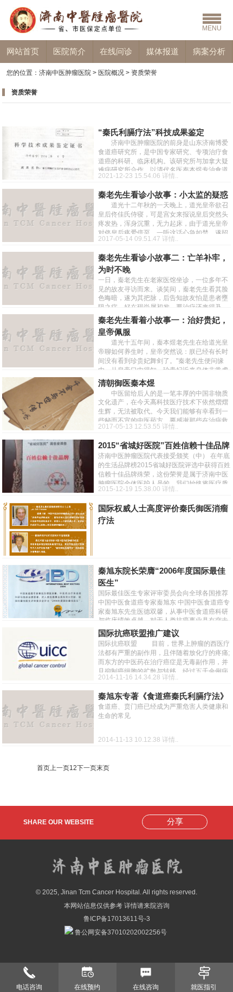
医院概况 (111, 73)
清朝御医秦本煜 (126, 383)
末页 (102, 768)
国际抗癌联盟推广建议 (138, 633)
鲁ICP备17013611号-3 (116, 919)
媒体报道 (162, 51)
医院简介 (69, 51)
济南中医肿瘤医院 (65, 73)
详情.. (170, 176)
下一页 (86, 768)
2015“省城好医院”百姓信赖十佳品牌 (164, 445)
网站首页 (23, 51)
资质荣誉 (144, 73)
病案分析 (209, 51)
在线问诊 (116, 51)
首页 (43, 768)
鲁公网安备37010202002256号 (120, 932)
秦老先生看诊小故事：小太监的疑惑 (163, 194)
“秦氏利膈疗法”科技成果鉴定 (151, 132)
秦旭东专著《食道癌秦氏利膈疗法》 (163, 696)
